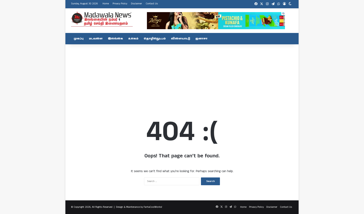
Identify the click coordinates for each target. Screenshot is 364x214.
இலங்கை (115, 39)
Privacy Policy (120, 3)
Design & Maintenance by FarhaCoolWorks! (139, 207)
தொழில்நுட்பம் (155, 39)
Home (106, 3)
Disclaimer (136, 3)
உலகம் (133, 39)
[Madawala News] (102, 19)
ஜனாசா (201, 39)
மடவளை (96, 39)
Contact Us (152, 3)
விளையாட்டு (180, 39)
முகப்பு (79, 39)
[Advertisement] (182, 74)
